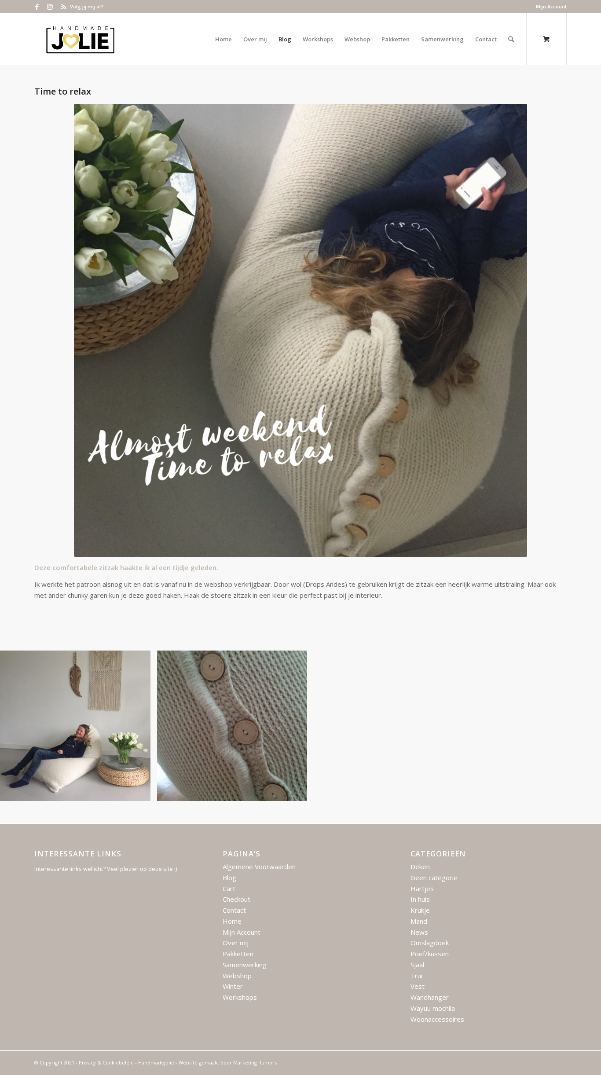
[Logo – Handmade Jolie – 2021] (80, 39)
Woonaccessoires (437, 1019)
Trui (416, 975)
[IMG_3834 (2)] (141, 791)
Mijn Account (551, 6)
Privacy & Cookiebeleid (106, 1062)
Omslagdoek (429, 942)
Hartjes (422, 888)
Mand (418, 921)
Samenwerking (245, 964)
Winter (233, 986)
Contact (234, 910)
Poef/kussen (429, 953)
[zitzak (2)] (297, 791)
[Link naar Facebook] (36, 6)
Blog (229, 877)
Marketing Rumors (255, 1062)
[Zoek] (511, 39)
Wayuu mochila (432, 1008)
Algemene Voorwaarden (259, 866)
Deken (420, 866)
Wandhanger (429, 997)
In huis (420, 899)
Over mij (236, 942)
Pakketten (238, 953)
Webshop (237, 975)
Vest (417, 986)
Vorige (20, 726)
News (419, 932)
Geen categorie (434, 877)
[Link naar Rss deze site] (63, 6)
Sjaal (417, 964)
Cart (229, 888)
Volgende (581, 726)
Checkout (236, 899)
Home (232, 921)
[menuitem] (549, 6)
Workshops (240, 997)
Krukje (420, 910)
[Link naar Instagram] (50, 6)
